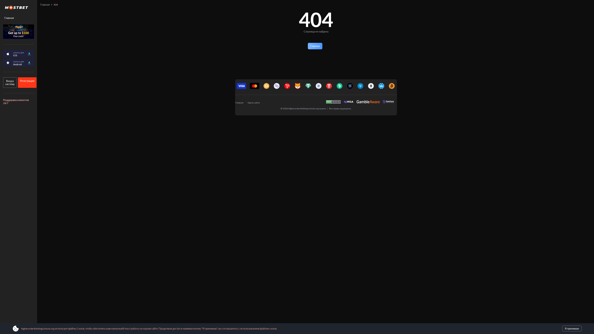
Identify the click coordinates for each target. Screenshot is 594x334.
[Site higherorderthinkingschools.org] (18, 8)
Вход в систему (10, 82)
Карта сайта (254, 102)
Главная (9, 17)
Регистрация (27, 80)
